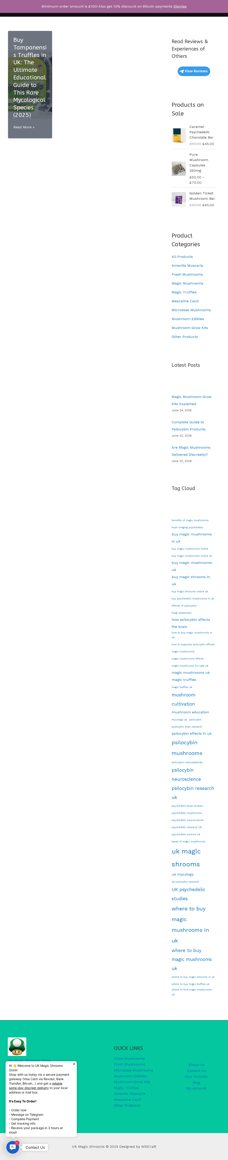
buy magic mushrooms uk (192, 566)
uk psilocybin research (185, 881)
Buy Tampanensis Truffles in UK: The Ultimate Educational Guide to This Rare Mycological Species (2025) (30, 77)
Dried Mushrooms (129, 1058)
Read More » (24, 127)
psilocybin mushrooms (187, 747)
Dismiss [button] (180, 6)
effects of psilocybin (184, 605)
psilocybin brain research (187, 726)
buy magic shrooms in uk (191, 580)
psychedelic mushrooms (187, 813)
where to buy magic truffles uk (190, 984)
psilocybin (195, 719)
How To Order (196, 1076)
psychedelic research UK (187, 827)
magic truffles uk (182, 687)
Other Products (185, 337)
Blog (196, 1082)
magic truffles (184, 680)
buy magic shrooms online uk (190, 591)
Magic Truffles (184, 292)
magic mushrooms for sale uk (190, 665)
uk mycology (182, 874)
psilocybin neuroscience (186, 774)
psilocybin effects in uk (192, 733)
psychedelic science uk (186, 834)
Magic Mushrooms (187, 283)
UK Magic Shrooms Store (29, 1060)
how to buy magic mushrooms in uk (192, 635)
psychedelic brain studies (187, 806)
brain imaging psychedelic (187, 527)
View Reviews (196, 71)
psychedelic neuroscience (188, 820)
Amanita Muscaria (187, 265)
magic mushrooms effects (188, 658)
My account (196, 1088)
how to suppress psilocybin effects (193, 644)
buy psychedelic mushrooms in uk (193, 598)
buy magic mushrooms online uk (192, 556)
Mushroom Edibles (188, 319)
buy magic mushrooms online (190, 548)
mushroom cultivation (183, 699)
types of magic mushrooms (188, 841)
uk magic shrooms (186, 857)
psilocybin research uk (193, 793)
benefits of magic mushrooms (190, 520)
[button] (12, 1147)
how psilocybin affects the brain (191, 623)
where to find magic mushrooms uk (192, 992)
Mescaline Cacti (185, 301)
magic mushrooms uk (191, 672)
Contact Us (196, 1071)
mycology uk (179, 719)
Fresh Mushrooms (187, 274)
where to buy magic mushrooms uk (192, 959)
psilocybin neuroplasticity (187, 762)
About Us (196, 1065)
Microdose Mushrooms (191, 310)
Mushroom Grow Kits (190, 328)
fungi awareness (181, 612)
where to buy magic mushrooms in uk (190, 925)
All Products (182, 256)
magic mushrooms (183, 651)
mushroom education (190, 712)
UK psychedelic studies (188, 894)
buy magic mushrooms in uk (192, 537)
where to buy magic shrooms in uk (193, 977)
